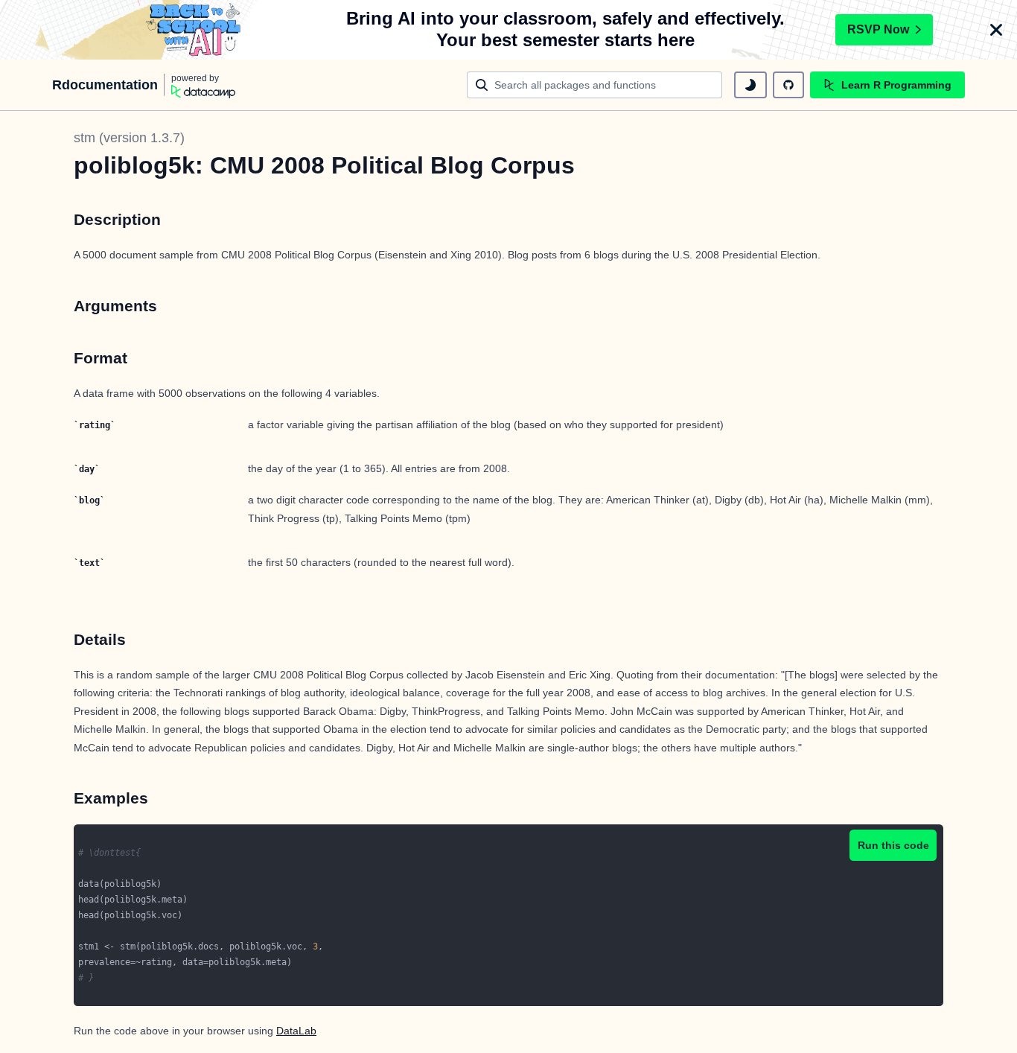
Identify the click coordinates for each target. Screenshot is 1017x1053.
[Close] (996, 30)
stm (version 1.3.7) (129, 137)
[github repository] (788, 84)
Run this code (893, 845)
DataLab (296, 1031)
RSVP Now (878, 29)
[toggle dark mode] (750, 84)
